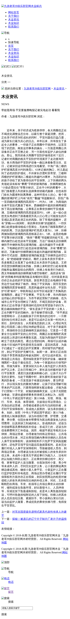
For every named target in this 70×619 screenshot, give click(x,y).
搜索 (4, 614)
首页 (11, 45)
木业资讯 (13, 53)
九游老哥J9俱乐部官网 (37, 88)
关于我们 (13, 49)
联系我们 (13, 60)
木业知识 (13, 56)
